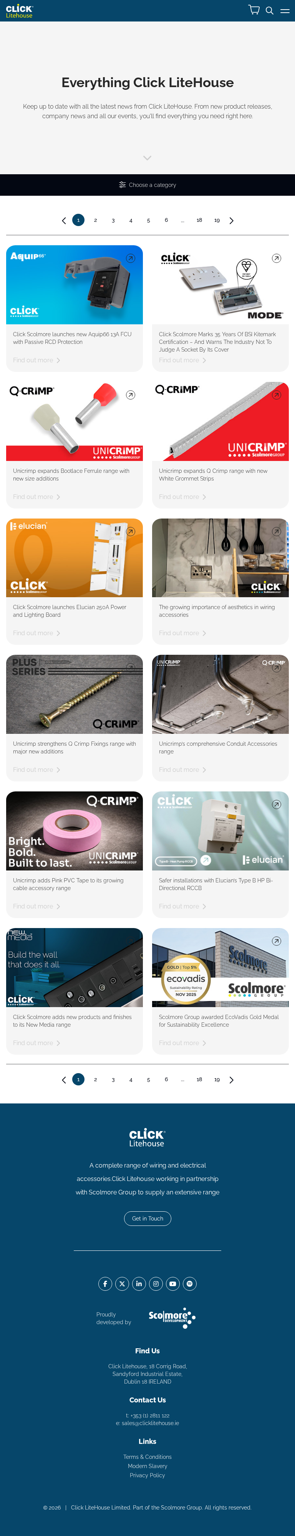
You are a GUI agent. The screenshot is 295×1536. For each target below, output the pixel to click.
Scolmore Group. (182, 1508)
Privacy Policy (147, 1475)
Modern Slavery (147, 1466)
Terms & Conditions (147, 1457)
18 (199, 220)
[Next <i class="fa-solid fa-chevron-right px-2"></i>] (231, 221)
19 (217, 220)
